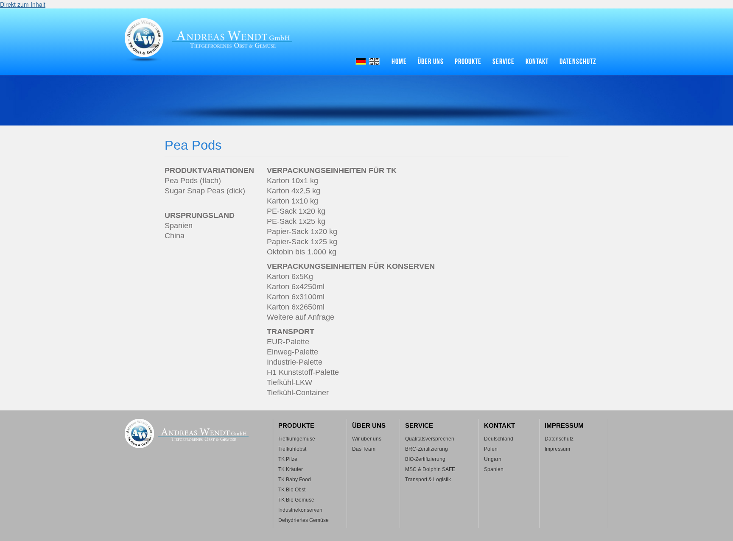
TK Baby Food (294, 479)
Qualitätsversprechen (429, 439)
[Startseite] (216, 40)
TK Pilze (287, 459)
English (374, 61)
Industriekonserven (300, 510)
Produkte (468, 61)
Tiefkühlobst (292, 449)
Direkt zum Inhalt (22, 4)
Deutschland (498, 439)
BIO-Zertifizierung (425, 459)
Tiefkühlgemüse (296, 439)
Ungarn (492, 459)
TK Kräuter (290, 469)
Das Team (363, 449)
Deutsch (360, 61)
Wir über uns (366, 439)
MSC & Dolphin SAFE (430, 469)
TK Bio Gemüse (296, 500)
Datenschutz (578, 61)
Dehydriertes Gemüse (303, 520)
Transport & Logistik (428, 479)
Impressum (557, 449)
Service (503, 61)
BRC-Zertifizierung (426, 449)
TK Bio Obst (291, 490)
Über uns (431, 61)
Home (399, 61)
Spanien (494, 469)
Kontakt (537, 61)
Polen (491, 449)
